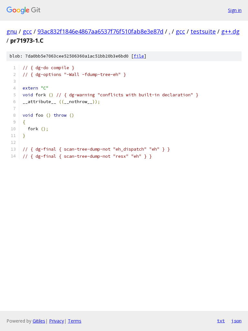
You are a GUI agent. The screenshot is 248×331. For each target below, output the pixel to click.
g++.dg (230, 31)
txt (221, 321)
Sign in (235, 10)
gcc (27, 31)
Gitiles (39, 321)
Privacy (56, 321)
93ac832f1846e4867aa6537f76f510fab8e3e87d (100, 31)
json (236, 321)
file (139, 56)
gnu (11, 31)
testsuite (203, 31)
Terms (74, 321)
